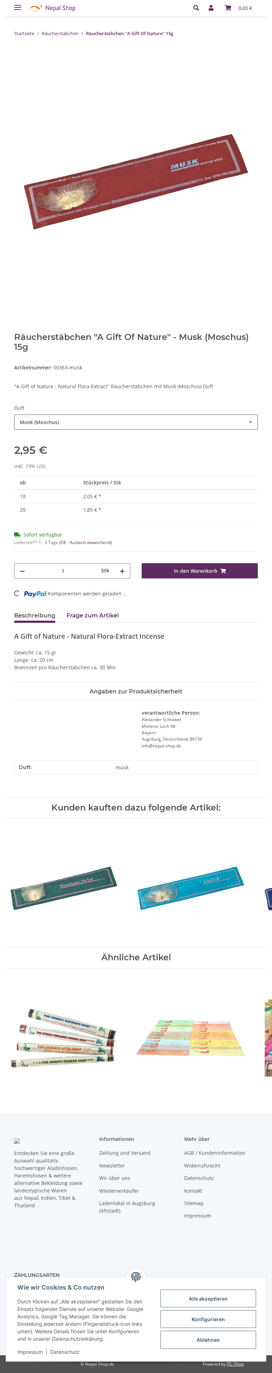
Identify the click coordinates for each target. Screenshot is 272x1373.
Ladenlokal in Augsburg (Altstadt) (127, 1207)
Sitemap (194, 1203)
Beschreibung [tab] (34, 615)
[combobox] (136, 422)
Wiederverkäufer (119, 1190)
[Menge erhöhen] (122, 571)
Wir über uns (114, 1178)
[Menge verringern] (22, 571)
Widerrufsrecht (202, 1165)
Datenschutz (199, 1178)
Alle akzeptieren (208, 1299)
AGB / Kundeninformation (214, 1152)
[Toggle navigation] (17, 4)
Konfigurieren (208, 1319)
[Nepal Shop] (52, 8)
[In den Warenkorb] (20, 56)
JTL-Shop (235, 1364)
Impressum (197, 1215)
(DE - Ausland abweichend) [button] (85, 542)
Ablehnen (208, 1340)
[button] (198, 8)
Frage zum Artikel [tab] (93, 615)
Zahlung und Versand (125, 1152)
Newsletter (112, 1165)
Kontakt (193, 1190)
